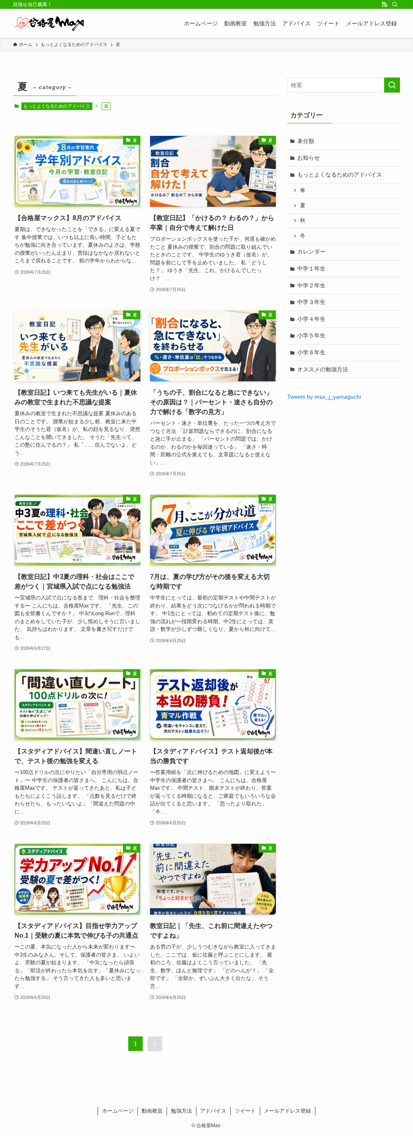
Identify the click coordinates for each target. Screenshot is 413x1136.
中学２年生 (311, 285)
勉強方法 (181, 1111)
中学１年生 (311, 268)
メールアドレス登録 (287, 1111)
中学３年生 (311, 302)
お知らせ (308, 157)
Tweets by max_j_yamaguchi (324, 396)
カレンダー (311, 251)
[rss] (384, 4)
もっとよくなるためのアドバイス (56, 106)
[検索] (395, 4)
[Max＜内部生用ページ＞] (49, 23)
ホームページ (117, 1111)
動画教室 (152, 1111)
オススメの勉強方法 (322, 369)
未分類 (305, 141)
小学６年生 (311, 352)
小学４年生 (311, 319)
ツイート (245, 1111)
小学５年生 (311, 335)
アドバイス (213, 1111)
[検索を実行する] (392, 85)
